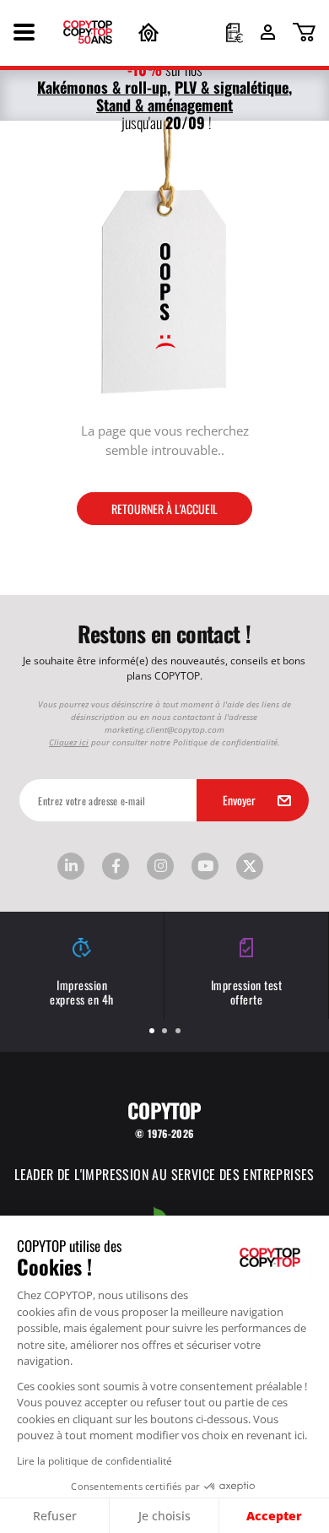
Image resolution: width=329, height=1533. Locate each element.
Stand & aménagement (164, 104)
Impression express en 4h (82, 991)
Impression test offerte (247, 991)
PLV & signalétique (232, 86)
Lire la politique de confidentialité (94, 1460)
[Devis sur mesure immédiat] (234, 34)
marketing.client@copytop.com (164, 729)
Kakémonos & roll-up (102, 86)
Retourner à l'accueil (164, 508)
